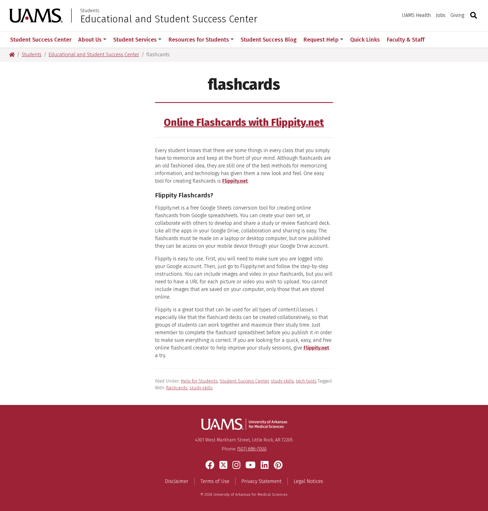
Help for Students (199, 381)
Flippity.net (235, 181)
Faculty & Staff (405, 39)
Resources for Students (198, 39)
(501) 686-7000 (252, 449)
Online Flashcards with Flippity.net (244, 122)
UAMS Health (416, 15)
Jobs (440, 15)
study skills (282, 381)
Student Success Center (40, 39)
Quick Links (365, 39)
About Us (90, 39)
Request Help (321, 39)
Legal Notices (308, 481)
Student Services (135, 39)
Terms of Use (215, 481)
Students (89, 10)
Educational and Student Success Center (168, 19)
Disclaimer (176, 481)
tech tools (306, 381)
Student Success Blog (269, 39)
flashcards (177, 388)
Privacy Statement (261, 481)
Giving (457, 15)
